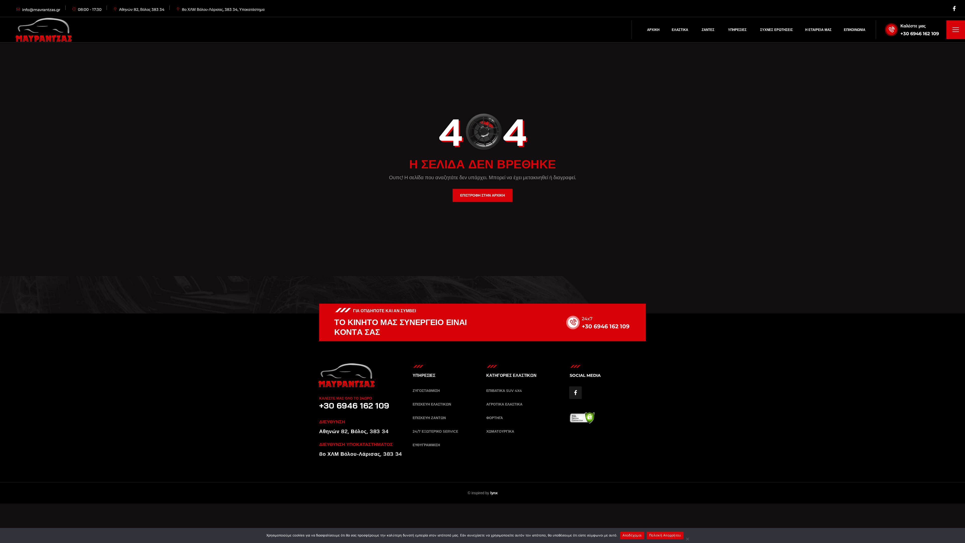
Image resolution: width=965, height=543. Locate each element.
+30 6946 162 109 (919, 33)
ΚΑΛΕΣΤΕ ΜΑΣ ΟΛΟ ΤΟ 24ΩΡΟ (345, 398)
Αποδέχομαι (632, 535)
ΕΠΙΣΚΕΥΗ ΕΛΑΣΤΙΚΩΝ (432, 404)
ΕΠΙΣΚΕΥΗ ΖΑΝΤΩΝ (429, 418)
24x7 (587, 319)
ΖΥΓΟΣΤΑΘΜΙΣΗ (426, 390)
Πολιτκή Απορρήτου (665, 535)
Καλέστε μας (913, 25)
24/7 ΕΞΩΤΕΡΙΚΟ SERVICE (435, 431)
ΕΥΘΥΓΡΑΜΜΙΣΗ (426, 445)
